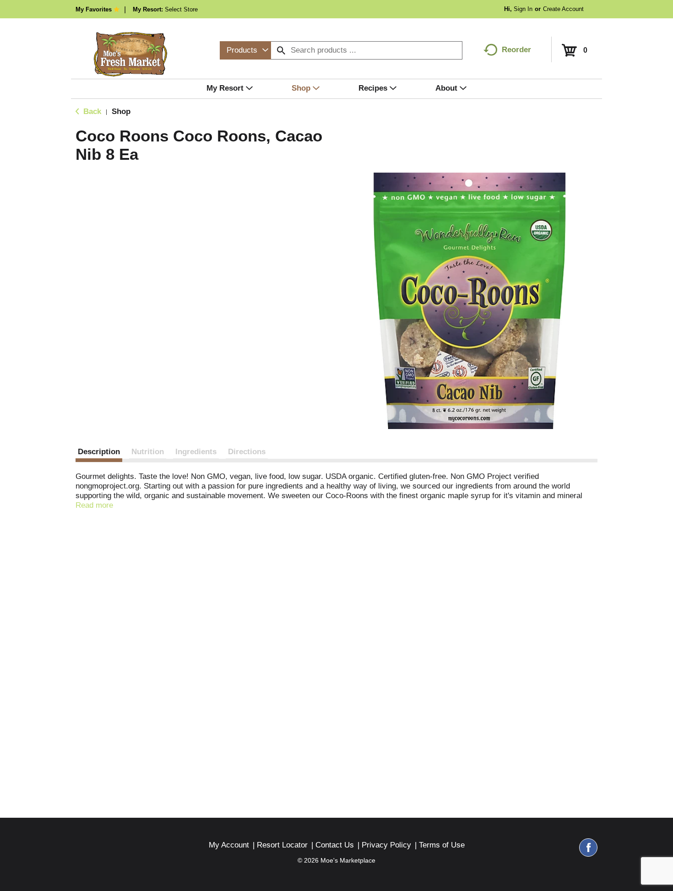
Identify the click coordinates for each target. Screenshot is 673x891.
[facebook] (588, 851)
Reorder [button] (516, 49)
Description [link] (99, 451)
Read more (94, 505)
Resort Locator (282, 845)
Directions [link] (247, 451)
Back (91, 111)
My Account (229, 845)
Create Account (563, 8)
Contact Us (334, 845)
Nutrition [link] (147, 451)
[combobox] (245, 50)
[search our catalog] (281, 50)
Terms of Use (442, 845)
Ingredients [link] (196, 451)
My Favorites (94, 9)
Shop (121, 111)
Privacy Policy (386, 845)
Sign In (523, 8)
